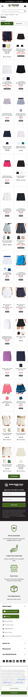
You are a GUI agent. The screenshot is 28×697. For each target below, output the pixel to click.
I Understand (14, 693)
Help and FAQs (8, 621)
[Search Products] (25, 11)
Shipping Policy (9, 628)
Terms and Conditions (21, 515)
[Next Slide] (27, 1)
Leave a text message (11, 611)
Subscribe (14, 505)
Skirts (17, 14)
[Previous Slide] (1, 1)
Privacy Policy (6, 517)
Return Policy (8, 632)
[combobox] (14, 11)
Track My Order (9, 625)
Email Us (8, 616)
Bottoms (12, 14)
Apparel (7, 14)
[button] (4, 46)
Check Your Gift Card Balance (13, 636)
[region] (14, 681)
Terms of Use (19, 682)
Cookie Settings (14, 688)
